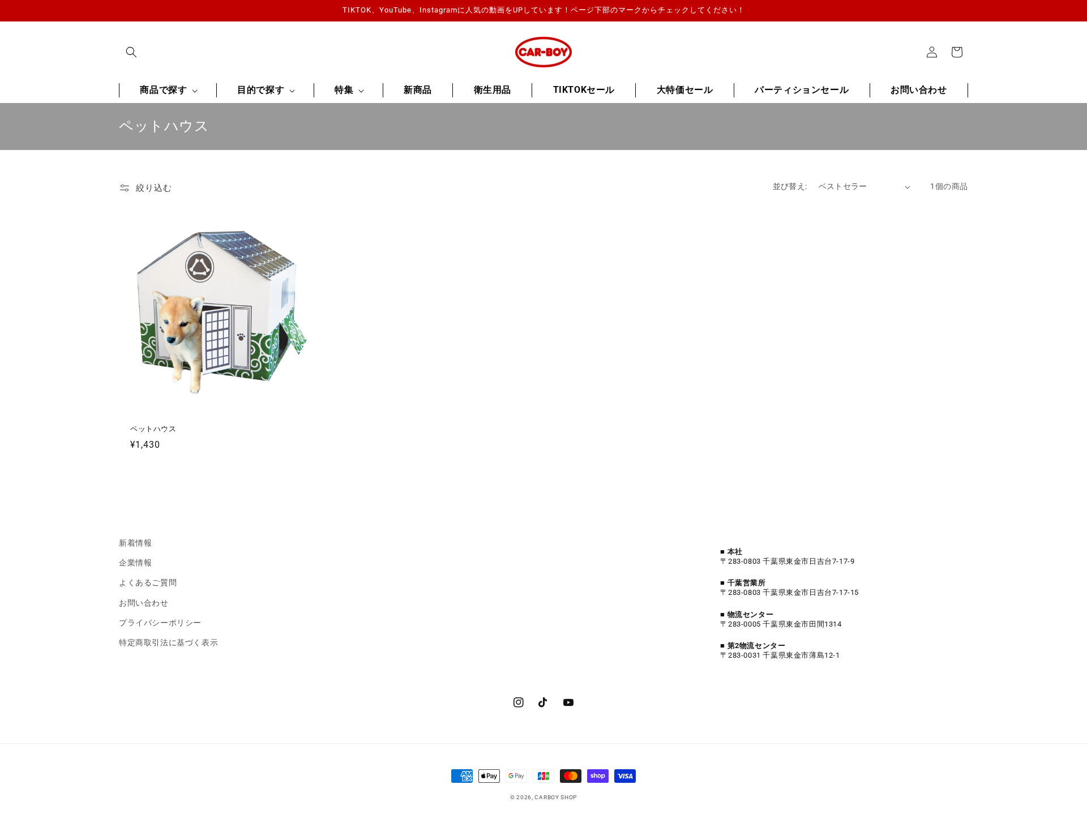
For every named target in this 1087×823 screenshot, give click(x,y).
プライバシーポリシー (160, 622)
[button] (131, 52)
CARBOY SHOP (555, 797)
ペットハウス (153, 429)
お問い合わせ (144, 602)
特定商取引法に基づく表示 (168, 642)
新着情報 (135, 542)
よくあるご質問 (148, 582)
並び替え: (790, 186)
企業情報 (135, 562)
